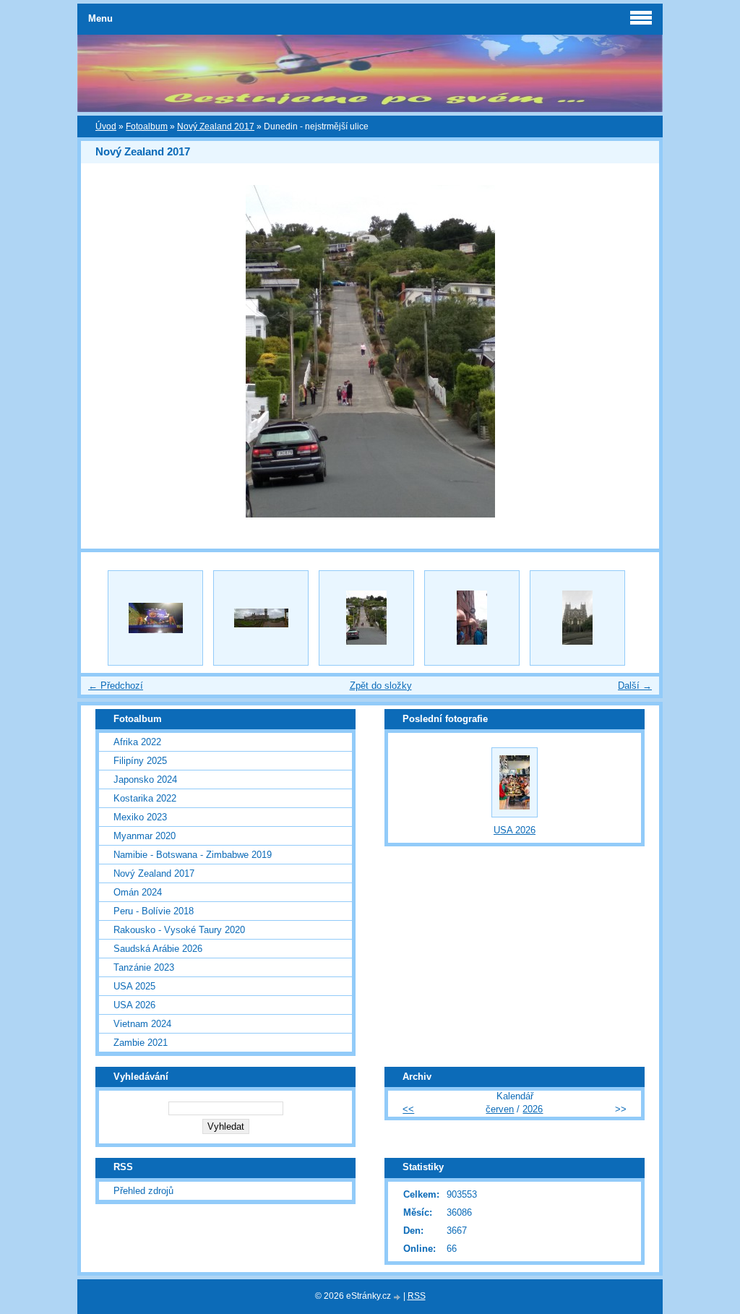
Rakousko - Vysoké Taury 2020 (179, 929)
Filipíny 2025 (140, 760)
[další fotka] (635, 351)
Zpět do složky (381, 685)
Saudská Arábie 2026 (157, 948)
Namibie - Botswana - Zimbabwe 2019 (192, 854)
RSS (417, 1296)
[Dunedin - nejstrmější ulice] (366, 618)
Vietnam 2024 (142, 1023)
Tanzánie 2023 (143, 967)
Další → (635, 685)
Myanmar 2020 (144, 835)
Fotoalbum (147, 126)
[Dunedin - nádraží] (261, 618)
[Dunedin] (577, 618)
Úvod (105, 126)
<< (408, 1109)
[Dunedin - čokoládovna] (155, 618)
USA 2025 (134, 986)
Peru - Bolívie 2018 (153, 911)
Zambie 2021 (140, 1042)
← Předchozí (115, 685)
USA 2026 (134, 1005)
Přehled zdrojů (143, 1190)
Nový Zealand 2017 (215, 126)
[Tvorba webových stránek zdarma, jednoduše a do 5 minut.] (398, 1297)
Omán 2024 (137, 892)
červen (500, 1109)
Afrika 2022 (137, 742)
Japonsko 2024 (145, 779)
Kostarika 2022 (144, 798)
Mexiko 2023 (140, 817)
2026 (532, 1109)
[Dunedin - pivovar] (472, 618)
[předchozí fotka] (104, 351)
